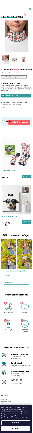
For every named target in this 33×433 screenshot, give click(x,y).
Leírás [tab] (7, 275)
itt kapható (25, 418)
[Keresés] (8, 10)
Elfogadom (15, 428)
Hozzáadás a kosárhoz (19, 122)
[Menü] (30, 10)
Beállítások (16, 422)
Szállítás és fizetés (6, 401)
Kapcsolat (4, 399)
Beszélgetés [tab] (8, 282)
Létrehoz (26, 176)
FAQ (2, 404)
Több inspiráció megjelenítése (16, 271)
